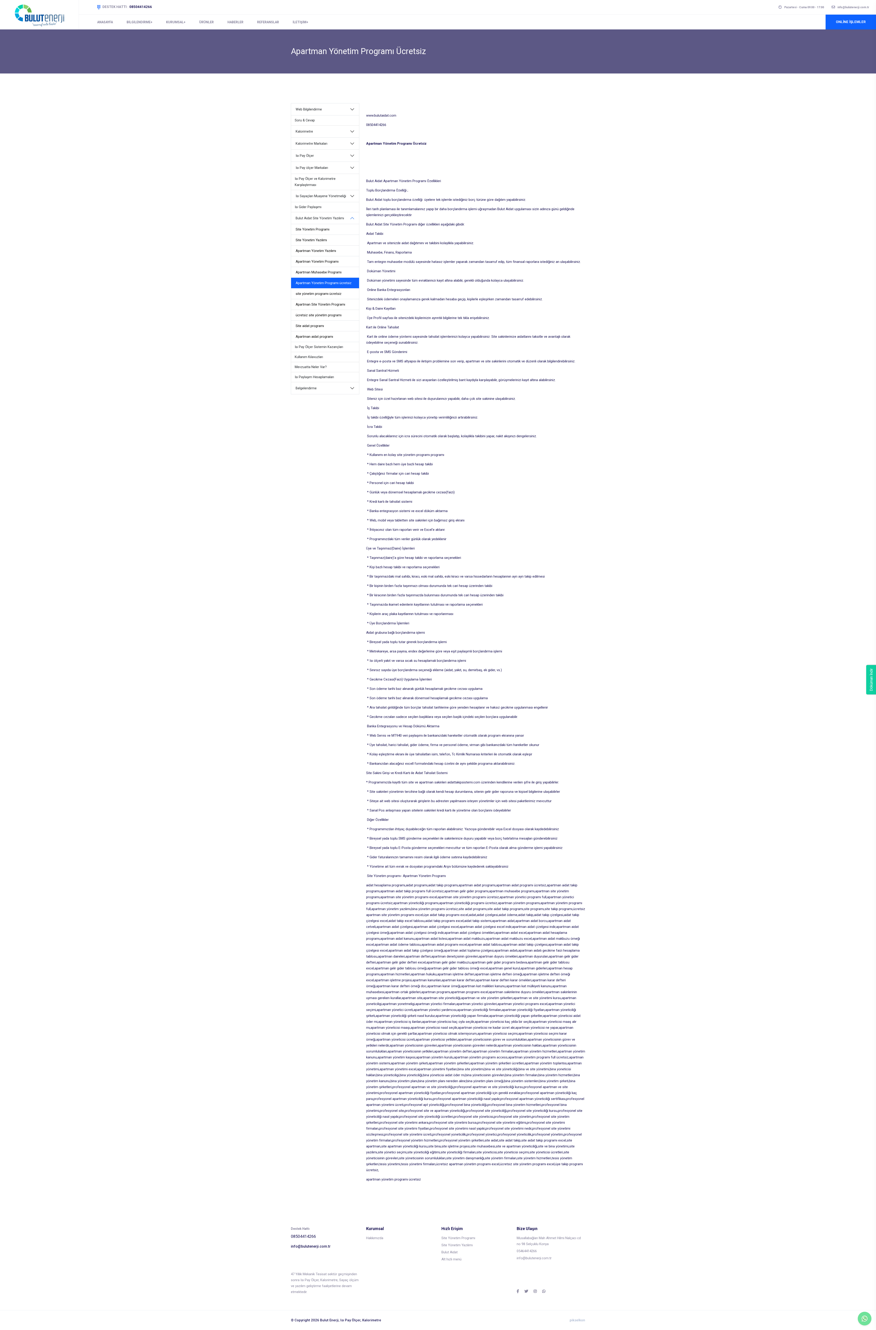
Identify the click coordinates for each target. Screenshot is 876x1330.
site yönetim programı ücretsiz (319, 294)
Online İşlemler (851, 22)
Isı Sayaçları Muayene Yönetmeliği (321, 196)
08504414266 (140, 7)
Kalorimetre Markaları (311, 144)
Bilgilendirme (139, 22)
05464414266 (527, 1251)
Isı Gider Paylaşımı (308, 207)
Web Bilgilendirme (309, 109)
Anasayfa (105, 22)
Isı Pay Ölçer (305, 156)
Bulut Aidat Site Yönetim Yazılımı (320, 218)
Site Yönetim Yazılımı (311, 240)
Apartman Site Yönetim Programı (320, 304)
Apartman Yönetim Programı (317, 261)
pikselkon (577, 1320)
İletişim (299, 22)
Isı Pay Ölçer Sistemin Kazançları (319, 347)
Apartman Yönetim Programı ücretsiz (324, 283)
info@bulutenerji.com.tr (311, 1246)
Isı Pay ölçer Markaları (312, 168)
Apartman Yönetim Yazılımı (316, 251)
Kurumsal (175, 22)
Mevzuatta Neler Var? (311, 367)
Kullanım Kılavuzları (309, 357)
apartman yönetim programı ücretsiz (393, 1179)
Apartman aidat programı (314, 337)
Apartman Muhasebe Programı (319, 272)
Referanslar (268, 22)
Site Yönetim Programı (312, 229)
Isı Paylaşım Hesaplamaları (314, 377)
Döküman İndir (871, 679)
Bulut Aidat (449, 1252)
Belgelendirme (306, 388)
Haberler (235, 22)
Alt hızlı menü (451, 1259)
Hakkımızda (374, 1238)
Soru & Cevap (305, 120)
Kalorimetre (304, 132)
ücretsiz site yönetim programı (319, 315)
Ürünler (206, 22)
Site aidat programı (310, 326)
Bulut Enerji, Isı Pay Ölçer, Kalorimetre (350, 1320)
